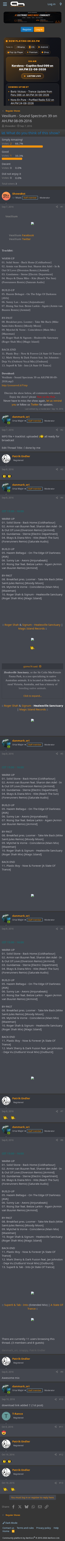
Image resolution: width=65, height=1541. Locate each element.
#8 (61, 1140)
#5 (61, 753)
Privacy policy (43, 1527)
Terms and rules (25, 1527)
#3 (61, 469)
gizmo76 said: (30, 666)
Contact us (8, 1527)
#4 (61, 497)
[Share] (57, 207)
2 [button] (7, 143)
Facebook (21, 235)
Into (25, 1305)
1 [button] (7, 156)
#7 (61, 1111)
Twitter (20, 239)
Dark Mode (11, 1522)
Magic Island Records (31, 628)
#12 (61, 1454)
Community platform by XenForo (31, 1537)
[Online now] (8, 423)
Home (6, 1531)
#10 (61, 1399)
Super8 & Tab (12, 1305)
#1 (61, 206)
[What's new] (60, 4)
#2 (61, 429)
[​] (32, 224)
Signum (27, 624)
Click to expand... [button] (32, 695)
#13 (61, 1482)
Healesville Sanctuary (47, 624)
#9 (61, 1371)
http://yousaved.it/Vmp (15, 385)
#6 (61, 928)
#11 (61, 1426)
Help (56, 1527)
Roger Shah (12, 624)
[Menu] (5, 4)
